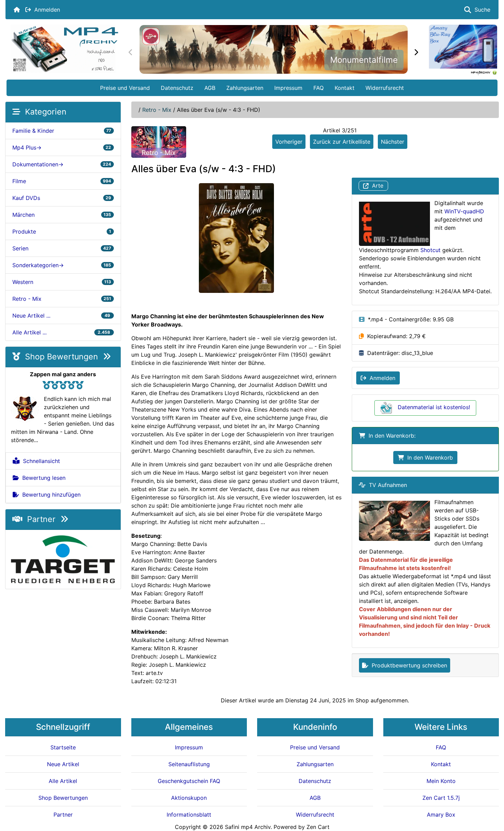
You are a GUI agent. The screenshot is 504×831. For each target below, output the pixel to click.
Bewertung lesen (42, 477)
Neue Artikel (63, 764)
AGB (209, 87)
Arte (376, 185)
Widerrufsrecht (384, 87)
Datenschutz (177, 87)
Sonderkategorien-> (61, 265)
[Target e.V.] (63, 558)
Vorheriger (288, 141)
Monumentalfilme (364, 60)
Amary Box (441, 814)
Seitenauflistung (189, 764)
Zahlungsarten (244, 87)
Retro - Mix (156, 109)
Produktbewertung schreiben (407, 665)
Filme (61, 181)
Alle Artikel (63, 780)
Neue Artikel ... (61, 315)
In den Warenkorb (428, 457)
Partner (41, 519)
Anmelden (45, 9)
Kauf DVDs (61, 197)
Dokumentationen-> (61, 164)
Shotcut (430, 250)
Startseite (63, 747)
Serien (61, 248)
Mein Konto (441, 780)
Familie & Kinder (61, 130)
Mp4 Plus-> (61, 147)
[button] (491, 797)
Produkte (61, 231)
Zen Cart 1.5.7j (441, 797)
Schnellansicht (40, 461)
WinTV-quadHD (464, 211)
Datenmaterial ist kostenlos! (434, 407)
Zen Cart (318, 826)
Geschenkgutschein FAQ (189, 780)
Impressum (288, 87)
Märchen (61, 214)
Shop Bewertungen (61, 356)
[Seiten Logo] (64, 49)
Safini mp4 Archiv (248, 826)
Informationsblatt (189, 814)
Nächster (392, 141)
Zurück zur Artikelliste (341, 141)
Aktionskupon (189, 797)
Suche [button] (480, 9)
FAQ (318, 87)
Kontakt (345, 87)
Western (61, 281)
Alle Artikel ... (61, 332)
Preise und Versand (125, 87)
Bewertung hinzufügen (50, 494)
